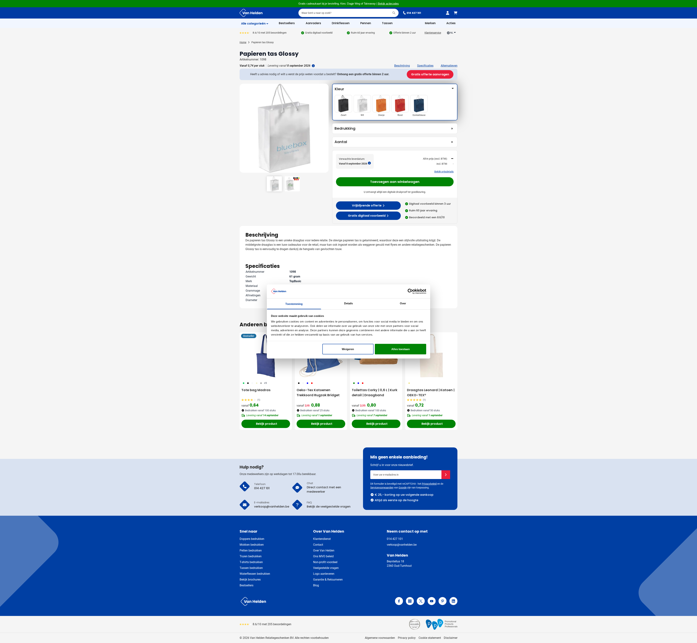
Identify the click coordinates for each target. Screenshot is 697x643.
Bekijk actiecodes (388, 3)
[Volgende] (325, 129)
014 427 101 (414, 13)
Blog (316, 585)
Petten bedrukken (251, 550)
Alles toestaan (400, 348)
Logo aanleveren (323, 573)
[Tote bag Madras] (265, 355)
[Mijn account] (447, 13)
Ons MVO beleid (323, 556)
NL (451, 32)
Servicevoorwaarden (381, 487)
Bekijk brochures (250, 579)
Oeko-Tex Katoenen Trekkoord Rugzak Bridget (318, 392)
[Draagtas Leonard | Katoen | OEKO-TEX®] (431, 355)
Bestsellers (246, 585)
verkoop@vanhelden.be (402, 544)
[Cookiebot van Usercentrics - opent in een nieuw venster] (410, 291)
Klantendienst (322, 539)
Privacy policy (407, 638)
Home (243, 42)
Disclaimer (450, 638)
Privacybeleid (429, 483)
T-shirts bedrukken (251, 562)
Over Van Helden (323, 550)
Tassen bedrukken (251, 568)
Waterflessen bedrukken (255, 573)
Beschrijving (402, 65)
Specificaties (425, 65)
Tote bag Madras (255, 390)
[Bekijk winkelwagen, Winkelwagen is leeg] (455, 13)
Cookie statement (430, 638)
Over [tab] (403, 303)
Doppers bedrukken (252, 539)
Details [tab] (348, 303)
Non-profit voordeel (325, 562)
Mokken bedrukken (252, 544)
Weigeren (348, 348)
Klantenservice (433, 32)
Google (403, 487)
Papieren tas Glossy (262, 42)
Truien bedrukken (251, 556)
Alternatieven (449, 65)
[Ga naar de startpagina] (251, 13)
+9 (265, 383)
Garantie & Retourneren (328, 579)
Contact (318, 544)
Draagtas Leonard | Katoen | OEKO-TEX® (431, 392)
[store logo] (293, 601)
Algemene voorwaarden (380, 638)
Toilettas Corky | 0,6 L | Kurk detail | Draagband (374, 392)
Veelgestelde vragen (326, 568)
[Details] (313, 65)
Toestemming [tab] (294, 303)
